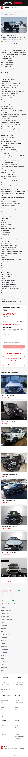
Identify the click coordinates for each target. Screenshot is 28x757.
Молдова (14, 597)
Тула (2, 658)
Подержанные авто (19, 704)
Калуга (3, 664)
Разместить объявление (20, 680)
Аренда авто (17, 709)
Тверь (3, 655)
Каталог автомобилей (5, 680)
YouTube (8, 750)
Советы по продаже (19, 684)
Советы (16, 707)
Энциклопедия (18, 732)
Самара (3, 628)
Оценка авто (17, 686)
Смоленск (4, 667)
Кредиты (3, 729)
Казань (3, 622)
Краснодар (4, 637)
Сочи (2, 670)
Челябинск (4, 625)
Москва (3, 607)
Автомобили (9, 12)
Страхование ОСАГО (5, 689)
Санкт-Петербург (6, 610)
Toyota (2, 702)
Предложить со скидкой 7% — (14, 354)
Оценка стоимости (5, 684)
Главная (3, 12)
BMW (2, 698)
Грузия (13, 603)
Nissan (2, 711)
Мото (2, 727)
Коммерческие (4, 725)
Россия (4, 591)
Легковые (3, 722)
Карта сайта (24, 755)
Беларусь (13, 591)
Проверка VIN (4, 682)
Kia (1, 704)
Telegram (3, 750)
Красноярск (4, 649)
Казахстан (21, 591)
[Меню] (25, 7)
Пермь (3, 643)
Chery (2, 714)
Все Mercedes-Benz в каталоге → (11, 324)
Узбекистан (16, 600)
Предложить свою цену (14, 364)
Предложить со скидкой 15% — (14, 359)
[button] (14, 25)
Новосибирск (5, 613)
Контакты (17, 725)
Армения (5, 594)
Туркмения (5, 603)
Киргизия (5, 597)
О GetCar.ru (17, 722)
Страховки (3, 732)
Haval (2, 716)
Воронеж (3, 640)
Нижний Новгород (6, 619)
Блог (16, 698)
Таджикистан (6, 600)
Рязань (3, 661)
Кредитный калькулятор (6, 686)
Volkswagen (3, 707)
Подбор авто (3, 691)
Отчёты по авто (4, 734)
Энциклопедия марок (19, 682)
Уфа (2, 631)
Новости (17, 700)
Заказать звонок (14, 346)
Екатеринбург (5, 616)
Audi (2, 709)
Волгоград (4, 646)
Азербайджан (14, 594)
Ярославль (4, 652)
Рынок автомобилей (19, 702)
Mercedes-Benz (17, 12)
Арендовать (18, 2)
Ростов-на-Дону (6, 634)
